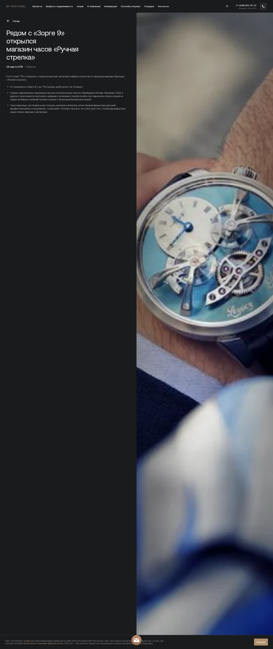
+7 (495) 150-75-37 (246, 5)
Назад (16, 21)
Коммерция (110, 6)
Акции (80, 6)
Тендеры (149, 6)
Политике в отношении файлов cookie (43, 643)
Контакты (163, 6)
